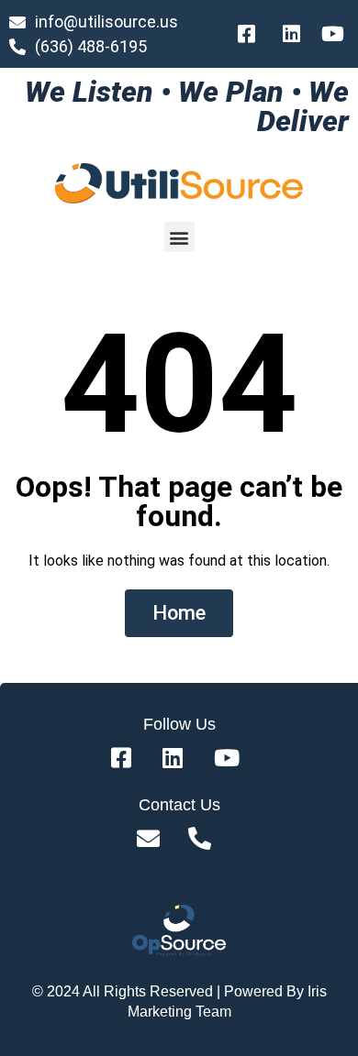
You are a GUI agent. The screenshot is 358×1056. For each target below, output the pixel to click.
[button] (179, 237)
